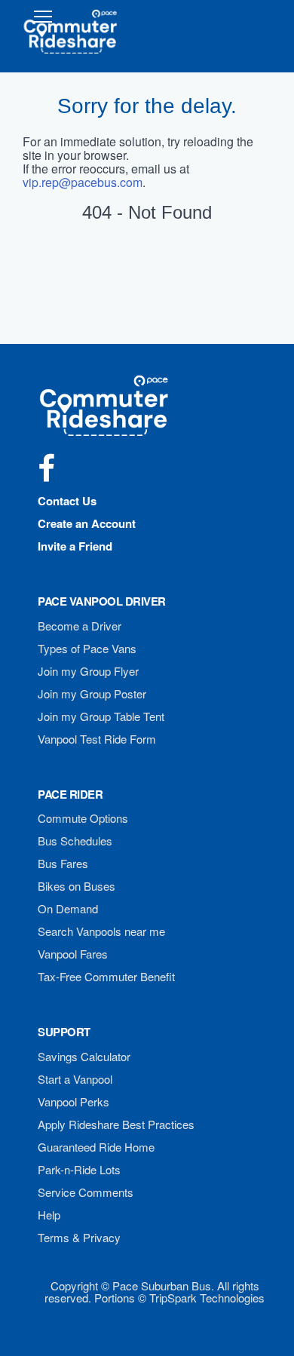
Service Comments (85, 1192)
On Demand (68, 908)
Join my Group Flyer (88, 671)
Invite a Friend (75, 546)
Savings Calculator (84, 1056)
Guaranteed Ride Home (96, 1147)
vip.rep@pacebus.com (82, 182)
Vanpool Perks (73, 1101)
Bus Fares (63, 863)
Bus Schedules (75, 840)
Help (49, 1215)
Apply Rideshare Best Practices (116, 1124)
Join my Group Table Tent (101, 716)
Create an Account (87, 523)
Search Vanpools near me (101, 931)
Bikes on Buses (76, 886)
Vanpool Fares (73, 954)
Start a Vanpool (75, 1079)
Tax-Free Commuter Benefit (106, 976)
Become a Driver (79, 626)
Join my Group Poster (92, 693)
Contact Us (67, 500)
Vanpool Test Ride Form (97, 739)
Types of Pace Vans (87, 648)
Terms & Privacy (79, 1237)
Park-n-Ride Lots (79, 1169)
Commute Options (83, 818)
